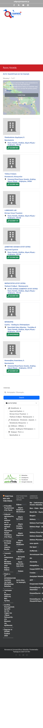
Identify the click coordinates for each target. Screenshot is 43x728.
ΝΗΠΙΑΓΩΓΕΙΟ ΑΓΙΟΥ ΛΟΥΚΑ (15, 283)
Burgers (32, 516)
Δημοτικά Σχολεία (11, 250)
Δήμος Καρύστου (20, 534)
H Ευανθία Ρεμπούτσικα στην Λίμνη (8, 508)
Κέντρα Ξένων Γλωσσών (13, 213)
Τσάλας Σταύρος (10, 174)
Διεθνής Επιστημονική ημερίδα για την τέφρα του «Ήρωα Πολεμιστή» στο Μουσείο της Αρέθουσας (8, 615)
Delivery (33, 519)
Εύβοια (18, 505)
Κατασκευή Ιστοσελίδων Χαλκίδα (16, 650)
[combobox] (22, 392)
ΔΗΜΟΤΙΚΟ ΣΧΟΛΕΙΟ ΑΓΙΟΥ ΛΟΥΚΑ (17, 247)
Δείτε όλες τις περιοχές (21, 581)
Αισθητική (33, 551)
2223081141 (14, 221)
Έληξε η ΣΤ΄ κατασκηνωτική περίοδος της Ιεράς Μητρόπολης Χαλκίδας (8, 580)
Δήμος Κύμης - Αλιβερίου (20, 542)
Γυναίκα (32, 573)
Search (21, 398)
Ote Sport (33, 547)
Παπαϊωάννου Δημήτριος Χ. (15, 137)
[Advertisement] (21, 40)
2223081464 (14, 184)
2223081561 (14, 148)
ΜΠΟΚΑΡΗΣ (9, 322)
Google (9, 90)
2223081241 (14, 371)
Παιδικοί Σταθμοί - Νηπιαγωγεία (16, 286)
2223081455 (14, 296)
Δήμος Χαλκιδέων (20, 551)
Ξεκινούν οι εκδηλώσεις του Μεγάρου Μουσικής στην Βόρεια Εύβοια (8, 561)
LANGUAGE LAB (10, 210)
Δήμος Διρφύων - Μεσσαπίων (20, 510)
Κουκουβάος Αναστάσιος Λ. (14, 360)
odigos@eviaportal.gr (21, 1)
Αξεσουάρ (33, 562)
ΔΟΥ (31, 580)
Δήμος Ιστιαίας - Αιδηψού (19, 526)
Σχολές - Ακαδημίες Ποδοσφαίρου (17, 325)
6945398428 (14, 335)
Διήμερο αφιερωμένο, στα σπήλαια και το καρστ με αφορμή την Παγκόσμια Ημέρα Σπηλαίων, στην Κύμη (8, 525)
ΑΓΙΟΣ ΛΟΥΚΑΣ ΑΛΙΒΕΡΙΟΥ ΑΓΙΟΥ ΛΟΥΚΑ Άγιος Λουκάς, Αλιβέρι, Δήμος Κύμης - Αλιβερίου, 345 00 (23, 291)
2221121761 (25, 652)
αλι (31, 558)
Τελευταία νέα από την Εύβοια (8, 498)
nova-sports (34, 543)
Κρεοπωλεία (9, 140)
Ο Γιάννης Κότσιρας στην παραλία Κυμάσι (7, 545)
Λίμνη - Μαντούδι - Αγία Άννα (20, 564)
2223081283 (14, 257)
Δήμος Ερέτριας (19, 518)
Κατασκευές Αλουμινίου (13, 176)
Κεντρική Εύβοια (20, 558)
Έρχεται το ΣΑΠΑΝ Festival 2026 (8, 633)
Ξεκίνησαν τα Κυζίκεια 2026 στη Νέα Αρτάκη (8, 595)
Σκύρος (20, 571)
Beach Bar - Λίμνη (36, 512)
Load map (21, 95)
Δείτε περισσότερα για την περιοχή (16, 74)
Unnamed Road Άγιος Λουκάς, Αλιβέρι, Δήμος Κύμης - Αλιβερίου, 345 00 (22, 367)
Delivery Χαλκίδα (36, 536)
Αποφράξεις (34, 565)
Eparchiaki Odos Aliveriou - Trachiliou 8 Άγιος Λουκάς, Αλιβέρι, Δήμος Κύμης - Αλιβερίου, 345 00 (22, 330)
